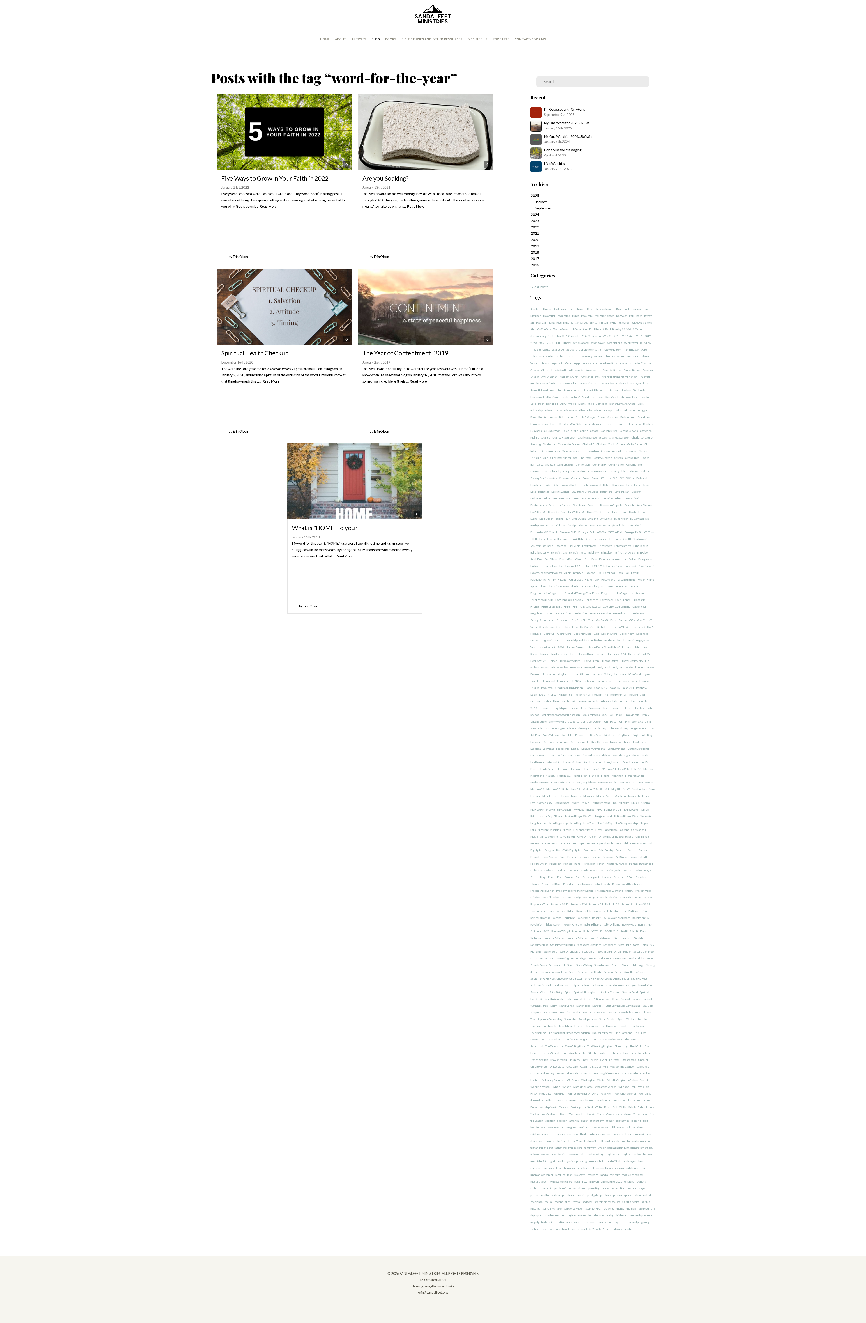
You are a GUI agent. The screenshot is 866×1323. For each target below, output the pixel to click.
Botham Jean (628, 417)
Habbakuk (596, 640)
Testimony (592, 1026)
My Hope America (584, 809)
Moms (600, 796)
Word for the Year (567, 1100)
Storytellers (600, 1012)
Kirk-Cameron (599, 742)
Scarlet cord (550, 951)
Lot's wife (563, 769)
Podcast (561, 870)
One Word (551, 843)
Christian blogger (604, 309)
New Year (621, 315)
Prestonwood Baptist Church (593, 884)
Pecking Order (538, 863)
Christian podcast (611, 451)
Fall (627, 572)
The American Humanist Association (569, 1032)
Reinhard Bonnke (540, 917)
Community (599, 464)
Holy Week (604, 667)
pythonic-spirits (622, 1195)
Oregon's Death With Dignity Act (563, 850)
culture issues (597, 1134)
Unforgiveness (539, 1066)
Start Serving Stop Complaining (623, 1005)
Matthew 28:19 (555, 789)
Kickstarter (581, 735)
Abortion (535, 309)
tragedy (534, 1222)
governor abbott (594, 1161)
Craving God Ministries (543, 478)
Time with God (602, 1053)
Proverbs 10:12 (559, 904)
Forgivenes (591, 600)
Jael (573, 701)
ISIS (539, 681)
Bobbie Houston (547, 417)
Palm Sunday (606, 850)
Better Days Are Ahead (622, 403)
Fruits (567, 606)
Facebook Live (593, 572)
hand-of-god (629, 1161)
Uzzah (584, 1066)
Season (627, 951)
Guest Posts (539, 287)
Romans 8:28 (541, 931)
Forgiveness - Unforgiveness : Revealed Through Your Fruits (564, 593)
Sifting (572, 972)
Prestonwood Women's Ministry (614, 890)
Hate (636, 647)
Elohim (639, 525)
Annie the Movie (590, 376)
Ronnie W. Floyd (560, 931)
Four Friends (623, 600)
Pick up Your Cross (616, 863)
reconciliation (563, 1202)
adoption (562, 1120)
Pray (578, 877)
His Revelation (559, 667)
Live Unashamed (592, 762)
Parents (632, 850)
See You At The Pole (599, 958)
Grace (534, 640)
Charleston (549, 444)
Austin (604, 390)
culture (626, 1134)
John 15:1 (637, 721)
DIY (622, 478)
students (609, 1208)
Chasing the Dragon (569, 444)
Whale (556, 1087)
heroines (549, 1168)
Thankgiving (637, 1026)
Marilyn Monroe (539, 782)
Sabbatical (535, 938)
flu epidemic (558, 1154)
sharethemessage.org (607, 1202)
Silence (582, 972)
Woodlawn (548, 1100)
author (609, 1120)
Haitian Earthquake (615, 640)
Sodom (559, 985)
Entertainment (622, 545)
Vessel (560, 1073)
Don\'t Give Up (556, 512)
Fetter (641, 579)
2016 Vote (628, 336)
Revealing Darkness (619, 917)
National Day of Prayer (550, 816)
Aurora (568, 390)
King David (624, 735)
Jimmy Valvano (557, 721)
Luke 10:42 (598, 769)
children (535, 1134)
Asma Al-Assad (539, 390)
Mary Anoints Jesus (562, 782)
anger (584, 1120)
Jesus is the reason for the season (560, 715)
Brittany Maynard (594, 424)
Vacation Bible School (622, 1066)
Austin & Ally (590, 390)
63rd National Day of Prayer (622, 343)
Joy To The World (612, 728)
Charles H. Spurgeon (564, 437)
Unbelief (643, 1059)
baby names (622, 1120)
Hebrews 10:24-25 (639, 654)
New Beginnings (558, 823)
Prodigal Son (580, 897)
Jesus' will (607, 715)
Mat (607, 789)
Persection (589, 863)
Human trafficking (602, 674)
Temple (552, 1026)
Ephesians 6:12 (577, 552)
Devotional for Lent (560, 505)
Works (627, 1100)
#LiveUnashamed (641, 322)
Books (390, 39)
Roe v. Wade (629, 924)
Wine (613, 322)
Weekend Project (638, 1080)
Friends (534, 606)
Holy (615, 667)
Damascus (618, 485)
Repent (557, 917)
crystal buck (580, 1134)
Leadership (562, 748)
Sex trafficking (584, 965)
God (596, 633)
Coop (566, 471)
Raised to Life (584, 911)
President (568, 884)
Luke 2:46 (623, 769)
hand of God (613, 1161)
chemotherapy (600, 1127)
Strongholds (626, 1012)
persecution (618, 1188)
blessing (636, 1120)
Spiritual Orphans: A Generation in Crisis (596, 999)
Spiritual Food (630, 992)
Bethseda (601, 403)
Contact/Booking (530, 39)
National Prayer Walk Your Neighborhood (588, 816)
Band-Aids (639, 390)
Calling (584, 430)
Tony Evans (629, 1053)
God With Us (587, 627)
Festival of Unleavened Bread (618, 579)
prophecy (605, 1195)
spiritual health (630, 1202)
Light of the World (612, 755)
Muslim (645, 802)
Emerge (602, 539)
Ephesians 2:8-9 (539, 552)
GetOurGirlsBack (606, 620)
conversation (563, 1134)
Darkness (543, 491)
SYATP (624, 931)
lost (569, 1174)
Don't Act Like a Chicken (638, 505)
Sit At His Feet (639, 978)
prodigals (592, 1195)
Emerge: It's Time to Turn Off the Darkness (571, 539)
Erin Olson (607, 552)
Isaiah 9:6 (641, 687)
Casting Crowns (629, 430)
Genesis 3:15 (621, 613)
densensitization (642, 1134)
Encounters (605, 545)
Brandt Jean (645, 417)
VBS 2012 (595, 1066)
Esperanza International (612, 559)
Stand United (566, 1005)
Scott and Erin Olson (609, 951)
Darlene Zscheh (560, 491)
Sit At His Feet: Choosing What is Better (607, 978)
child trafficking (634, 1127)
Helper (553, 660)
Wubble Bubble (627, 1107)
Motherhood (562, 802)
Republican (569, 917)
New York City (605, 823)
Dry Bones (606, 518)
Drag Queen (579, 518)
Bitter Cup (630, 410)
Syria (620, 1019)
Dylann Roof (621, 518)
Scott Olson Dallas (570, 951)
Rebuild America (616, 911)
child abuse (617, 1127)
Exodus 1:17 (572, 566)
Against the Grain (562, 363)
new (584, 1181)
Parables (621, 850)
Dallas (606, 485)
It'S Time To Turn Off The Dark (585, 694)
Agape (577, 363)
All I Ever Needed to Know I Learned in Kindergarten (570, 370)
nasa (577, 1181)
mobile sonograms (632, 1174)
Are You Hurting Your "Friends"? (620, 376)
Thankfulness (608, 1026)
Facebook (609, 572)
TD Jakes (631, 1019)
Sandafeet (640, 938)
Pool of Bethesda (578, 870)
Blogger (580, 309)
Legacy (575, 748)
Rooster (576, 931)
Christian (644, 451)
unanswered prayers (610, 1222)
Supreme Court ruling (549, 1019)
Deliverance (550, 498)
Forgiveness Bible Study (569, 600)
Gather (549, 613)
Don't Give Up (538, 512)
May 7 (626, 789)
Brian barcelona (539, 424)
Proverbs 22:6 (579, 904)
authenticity (597, 1120)
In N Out (577, 681)
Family (552, 579)
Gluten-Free (570, 627)
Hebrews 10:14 (617, 654)
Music (635, 802)
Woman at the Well (625, 1093)
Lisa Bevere (537, 762)
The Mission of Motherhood (606, 1039)
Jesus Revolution (613, 708)
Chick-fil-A (588, 444)
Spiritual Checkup (610, 992)
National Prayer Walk (626, 816)
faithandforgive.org (541, 1147)
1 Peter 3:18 (601, 329)
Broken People (614, 424)
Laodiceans (639, 742)
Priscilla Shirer (551, 897)
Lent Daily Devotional (593, 748)
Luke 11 (611, 769)
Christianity (630, 451)
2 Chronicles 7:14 (576, 336)
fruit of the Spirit (539, 1161)
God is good (638, 627)
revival (576, 1202)
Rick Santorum (553, 924)
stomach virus (593, 1208)
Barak (564, 397)
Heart (572, 654)
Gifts (632, 620)
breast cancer (555, 1127)
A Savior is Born (613, 349)
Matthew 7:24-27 (592, 789)
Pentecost (555, 863)
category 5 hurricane (577, 1127)
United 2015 (557, 1066)
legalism (560, 1174)
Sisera (533, 978)
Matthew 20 (646, 782)
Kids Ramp (596, 735)
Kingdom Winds (580, 742)
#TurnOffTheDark (540, 329)
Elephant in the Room (620, 525)
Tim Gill (603, 322)
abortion (550, 1120)
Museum (624, 802)
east (607, 1141)
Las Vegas (548, 748)
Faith (620, 572)
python (637, 1195)
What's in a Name (583, 1087)
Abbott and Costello (541, 356)
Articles (359, 39)
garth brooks (557, 1161)
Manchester (580, 775)
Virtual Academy (631, 1073)
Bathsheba (597, 397)
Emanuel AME (568, 532)
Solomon (597, 985)
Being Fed (552, 403)
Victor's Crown (589, 1073)
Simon (618, 972)
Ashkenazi (560, 309)
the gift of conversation (579, 1215)
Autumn (614, 390)
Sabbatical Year (638, 931)
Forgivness (606, 600)
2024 (550, 343)
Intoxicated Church (568, 315)
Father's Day (576, 579)
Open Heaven (587, 843)
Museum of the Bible (605, 802)
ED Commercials (640, 518)
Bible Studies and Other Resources (431, 39)
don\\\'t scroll (595, 1141)
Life (577, 755)
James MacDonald (588, 701)
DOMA (630, 478)
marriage (593, 1174)
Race (552, 911)
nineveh (594, 1181)
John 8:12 (543, 728)
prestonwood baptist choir (545, 1195)
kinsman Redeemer (541, 1174)
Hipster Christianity (632, 660)
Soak (533, 985)
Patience (608, 857)
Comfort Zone (565, 464)
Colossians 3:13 (546, 464)
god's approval (575, 1161)
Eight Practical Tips (566, 525)
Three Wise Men (570, 1053)
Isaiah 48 (615, 687)
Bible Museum (553, 410)
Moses (632, 796)
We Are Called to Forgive (611, 1080)
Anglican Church (569, 376)
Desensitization (633, 498)
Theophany (621, 1046)
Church (618, 457)
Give (558, 627)
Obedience (611, 829)
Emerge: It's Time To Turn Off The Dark (600, 532)
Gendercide (580, 613)
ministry (615, 1174)
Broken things (633, 424)
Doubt (632, 512)
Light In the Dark (591, 755)
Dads (547, 485)
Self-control (619, 958)
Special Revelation (641, 985)
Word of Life (603, 1100)
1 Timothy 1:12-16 (620, 329)
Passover (584, 857)
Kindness (609, 735)
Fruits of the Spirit (551, 606)
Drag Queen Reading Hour (554, 518)
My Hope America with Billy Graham (551, 809)
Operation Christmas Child (612, 843)
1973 (551, 336)
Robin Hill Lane (592, 924)
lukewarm (579, 1174)
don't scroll (563, 1141)
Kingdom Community (556, 742)
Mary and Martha (607, 782)
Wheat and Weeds (605, 1087)
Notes (599, 829)
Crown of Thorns (601, 478)
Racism (561, 911)
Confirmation (616, 464)
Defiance (535, 498)
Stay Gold (648, 1005)
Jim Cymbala (631, 715)
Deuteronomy (538, 505)
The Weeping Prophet (599, 1046)
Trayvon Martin (558, 1059)
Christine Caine (539, 457)
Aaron (644, 349)
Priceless (535, 897)
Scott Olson (588, 951)
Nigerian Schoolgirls (549, 829)
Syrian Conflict (607, 1019)
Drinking (636, 309)
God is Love (603, 627)
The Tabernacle (554, 1046)
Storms (587, 1012)
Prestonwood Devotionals (627, 884)
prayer (641, 1188)
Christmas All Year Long (563, 457)
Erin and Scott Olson (570, 559)
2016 (639, 336)
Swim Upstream (588, 1019)
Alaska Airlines (608, 363)
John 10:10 (610, 721)
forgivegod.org (595, 1154)
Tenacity (579, 1026)
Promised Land (643, 897)
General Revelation (600, 613)
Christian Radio (551, 451)
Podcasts (501, 39)
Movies (586, 802)
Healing (543, 654)
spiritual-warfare (551, 1208)
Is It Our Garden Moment (569, 687)
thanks (620, 1208)
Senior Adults (636, 958)
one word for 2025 (611, 1181)
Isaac (589, 687)
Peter (600, 863)
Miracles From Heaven (555, 796)
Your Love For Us (585, 1114)
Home (325, 39)
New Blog (575, 823)
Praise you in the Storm (619, 870)
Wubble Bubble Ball (606, 1107)
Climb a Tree (632, 457)
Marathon (617, 775)
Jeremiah (544, 708)
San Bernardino (623, 938)
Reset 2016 (598, 917)
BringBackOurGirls (570, 424)
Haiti (631, 640)
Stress (612, 1012)
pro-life (581, 1195)
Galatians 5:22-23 (590, 606)
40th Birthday (563, 343)
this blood (621, 1215)
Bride (553, 424)
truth (593, 1222)
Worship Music (548, 1107)
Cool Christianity (551, 471)
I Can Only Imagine (639, 674)
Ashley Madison (639, 383)
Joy (626, 728)
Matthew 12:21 (628, 782)
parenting (593, 1188)
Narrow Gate (630, 809)
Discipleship (477, 39)
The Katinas (554, 1039)
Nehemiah (646, 816)
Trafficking (644, 1053)
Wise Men (606, 1093)
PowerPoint (597, 870)
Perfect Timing (571, 863)
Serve (570, 965)
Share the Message (633, 965)
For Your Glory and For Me (597, 586)
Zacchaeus (612, 1114)
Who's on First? (627, 1087)
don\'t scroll (578, 1141)
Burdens (648, 424)
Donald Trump (619, 512)
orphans (641, 1181)
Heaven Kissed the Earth (592, 654)
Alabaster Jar (590, 363)
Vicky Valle (572, 1073)
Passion (571, 857)
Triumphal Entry (579, 1059)
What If (566, 1087)
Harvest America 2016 (551, 647)
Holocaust (549, 315)
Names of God (612, 809)
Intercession (605, 681)
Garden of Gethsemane (616, 606)
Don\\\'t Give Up (576, 512)
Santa (636, 944)
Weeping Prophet (540, 1087)
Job (583, 721)
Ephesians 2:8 (559, 552)
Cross (586, 478)
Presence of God (623, 877)
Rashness (599, 911)
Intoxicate (586, 315)
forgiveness (613, 1154)
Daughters (606, 491)
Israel (542, 694)
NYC (599, 809)
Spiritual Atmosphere (586, 992)
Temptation (565, 1026)
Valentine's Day (545, 1073)
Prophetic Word (539, 904)
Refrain (644, 911)
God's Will (549, 633)
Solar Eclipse (572, 985)
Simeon (608, 972)
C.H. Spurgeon (552, 430)
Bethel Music (586, 403)
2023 (542, 343)
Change (545, 437)
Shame (616, 965)
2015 (617, 336)
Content (535, 471)
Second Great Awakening (554, 958)
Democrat (565, 498)
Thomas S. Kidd (550, 1053)
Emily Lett (574, 545)
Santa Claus (624, 944)
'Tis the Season (561, 329)
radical (549, 1202)
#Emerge (623, 322)
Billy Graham (594, 410)
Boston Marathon (608, 417)
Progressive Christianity (603, 897)
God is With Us (620, 627)
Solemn (585, 985)
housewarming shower (577, 1168)
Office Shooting (549, 836)
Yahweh (642, 1107)
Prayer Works (565, 877)
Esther (632, 559)
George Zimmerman (542, 620)
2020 (533, 343)
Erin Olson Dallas (625, 552)
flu (582, 1154)
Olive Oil (582, 836)
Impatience (563, 681)
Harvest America (575, 647)
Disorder (593, 505)
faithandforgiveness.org (568, 1147)
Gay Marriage (563, 613)
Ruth (586, 931)
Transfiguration (539, 1059)
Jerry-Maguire (561, 708)
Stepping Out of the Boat (544, 1012)
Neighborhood (538, 823)
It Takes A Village (557, 694)
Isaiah (533, 694)
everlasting (618, 1141)
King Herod (638, 735)
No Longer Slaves (583, 829)
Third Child (636, 1046)
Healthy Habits (558, 654)
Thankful (623, 1026)
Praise (638, 870)
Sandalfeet (581, 322)
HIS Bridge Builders (578, 640)
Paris (562, 857)
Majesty (550, 775)
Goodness (642, 633)
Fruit (575, 606)
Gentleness (637, 613)
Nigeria (567, 829)
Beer (571, 309)
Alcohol (547, 309)
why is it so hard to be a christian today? (572, 1229)
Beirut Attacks (568, 403)
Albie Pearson (643, 363)
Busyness (536, 430)
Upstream (572, 1066)
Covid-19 (632, 471)
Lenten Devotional (638, 748)
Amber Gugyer (632, 370)
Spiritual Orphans (630, 999)
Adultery (587, 356)
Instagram (589, 681)
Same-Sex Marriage (601, 938)
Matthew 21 (537, 789)
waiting (534, 1229)
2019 (648, 336)
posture (631, 1188)
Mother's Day (545, 802)
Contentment (634, 464)
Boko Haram (566, 417)
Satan (645, 944)
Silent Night (595, 972)
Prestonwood (643, 890)
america (574, 1120)
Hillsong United (610, 660)
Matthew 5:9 (573, 789)
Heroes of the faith (569, 660)
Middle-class (639, 789)
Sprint (553, 1005)
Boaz (533, 417)
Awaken (626, 390)
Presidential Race (551, 884)
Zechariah (642, 1114)
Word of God (586, 1100)
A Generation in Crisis (588, 349)
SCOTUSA (597, 931)
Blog (375, 39)
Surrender (570, 1019)
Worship (564, 1107)
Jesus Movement (591, 708)
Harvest (626, 647)
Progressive (626, 897)
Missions (588, 796)
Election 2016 (587, 525)
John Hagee (558, 728)
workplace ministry (621, 1229)
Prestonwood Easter (542, 890)
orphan (534, 1188)
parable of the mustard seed (570, 1188)
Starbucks (597, 1005)
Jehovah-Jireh (609, 701)
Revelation (536, 924)
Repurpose (584, 917)
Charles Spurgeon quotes (592, 437)
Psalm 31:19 (643, 904)
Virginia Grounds (610, 1073)
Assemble (556, 390)
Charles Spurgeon (619, 437)
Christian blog (591, 451)
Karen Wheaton (551, 735)
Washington (588, 1080)
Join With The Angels (579, 728)
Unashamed (629, 1059)
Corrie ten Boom (598, 471)
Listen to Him (553, 762)
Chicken (601, 444)
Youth (600, 1114)
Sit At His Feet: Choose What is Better (561, 978)
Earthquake (537, 525)
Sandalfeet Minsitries (589, 944)
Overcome (590, 850)
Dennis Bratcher (612, 498)
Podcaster (536, 870)
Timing (617, 1053)
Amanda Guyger (612, 370)
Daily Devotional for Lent (566, 485)
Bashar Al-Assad (579, 397)
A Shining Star (631, 349)
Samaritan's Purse (554, 938)
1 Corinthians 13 (582, 329)
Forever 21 (621, 586)
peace (605, 1188)
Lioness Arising (641, 755)
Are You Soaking (569, 383)
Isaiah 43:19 (600, 687)
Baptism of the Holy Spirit (544, 397)
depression (537, 1141)
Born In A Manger (586, 417)
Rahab (570, 911)
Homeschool (628, 667)
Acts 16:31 (574, 356)
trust (585, 1222)
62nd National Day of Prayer (589, 343)
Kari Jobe (567, 735)
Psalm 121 (627, 904)
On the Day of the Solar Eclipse (616, 836)
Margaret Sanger (604, 315)
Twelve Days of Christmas (605, 1059)
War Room (573, 1080)
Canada (594, 430)
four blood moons (642, 1154)
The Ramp (630, 1039)
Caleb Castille (570, 430)
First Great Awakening (567, 586)
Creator (575, 478)
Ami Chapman (549, 376)
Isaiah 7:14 (628, 687)
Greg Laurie (546, 640)
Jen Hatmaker (627, 701)
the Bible (631, 1208)
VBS (605, 1066)
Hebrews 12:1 (538, 660)
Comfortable (583, 464)
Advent (545, 363)
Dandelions (633, 485)
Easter (549, 525)
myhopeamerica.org (560, 1181)
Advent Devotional (627, 356)
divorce (550, 1141)
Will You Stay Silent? (578, 1093)
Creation (564, 478)
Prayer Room (547, 877)
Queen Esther (538, 911)
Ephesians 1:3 (641, 545)
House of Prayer (580, 674)
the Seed (644, 1208)
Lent (552, 755)
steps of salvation (573, 1208)
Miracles (576, 796)
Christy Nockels (603, 457)
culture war (613, 1134)
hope (559, 1168)
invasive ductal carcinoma (630, 1168)
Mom (609, 796)
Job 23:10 (573, 721)
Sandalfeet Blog (539, 944)
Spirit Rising (556, 992)
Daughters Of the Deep (585, 491)
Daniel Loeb (622, 309)
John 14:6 (624, 721)
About (340, 39)
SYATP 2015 (611, 931)
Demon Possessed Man (586, 498)
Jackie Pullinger (551, 701)
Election (601, 525)
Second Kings (578, 958)
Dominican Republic (611, 505)
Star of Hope (583, 1005)
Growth (559, 640)
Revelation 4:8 (640, 917)
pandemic (546, 1188)
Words (617, 1100)
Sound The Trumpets (617, 985)
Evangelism (550, 566)
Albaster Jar (626, 363)
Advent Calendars (604, 356)
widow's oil (602, 1229)
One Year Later (568, 843)
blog (645, 1120)
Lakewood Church (620, 742)
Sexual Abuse (602, 965)
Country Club (617, 471)
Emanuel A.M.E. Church (544, 532)
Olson (593, 836)
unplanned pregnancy (637, 1222)
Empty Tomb (589, 545)
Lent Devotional (617, 748)
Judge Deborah (638, 728)
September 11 (557, 965)
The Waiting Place (575, 1046)
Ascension (586, 383)
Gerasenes (563, 620)
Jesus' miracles (591, 715)
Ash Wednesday (604, 383)
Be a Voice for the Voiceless (621, 397)
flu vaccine (573, 1154)
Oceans (624, 829)
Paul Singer (635, 315)
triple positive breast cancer (565, 1222)
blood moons (538, 1127)
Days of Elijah (622, 491)
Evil (561, 566)
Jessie (574, 708)
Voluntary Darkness (553, 1080)
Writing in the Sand (582, 1107)
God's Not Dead (582, 633)
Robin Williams (611, 924)
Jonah (596, 728)
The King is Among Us (575, 1039)
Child (611, 444)
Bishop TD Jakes (613, 410)
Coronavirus (578, 471)
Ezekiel (586, 566)
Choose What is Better (629, 444)
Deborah (637, 491)
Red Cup (633, 911)
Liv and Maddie (571, 762)
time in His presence (640, 1215)
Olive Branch (567, 836)
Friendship (639, 600)
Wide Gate (545, 1093)
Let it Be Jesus (565, 755)
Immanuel (549, 681)
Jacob (565, 701)
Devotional (579, 505)
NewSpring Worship (626, 823)
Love (587, 769)
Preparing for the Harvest (597, 877)
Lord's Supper (548, 769)
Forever (634, 586)
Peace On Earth (639, 857)
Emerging (560, 545)
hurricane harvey (603, 1168)
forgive (626, 1154)
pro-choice (568, 1195)
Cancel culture (609, 430)
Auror (577, 390)
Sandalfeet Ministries (561, 322)
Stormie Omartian (570, 1012)
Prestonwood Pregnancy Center (574, 890)
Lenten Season (538, 755)
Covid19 (644, 471)
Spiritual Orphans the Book (555, 999)
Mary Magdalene (585, 782)
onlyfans (629, 1181)
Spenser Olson (538, 992)
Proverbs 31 (596, 904)
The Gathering (624, 1032)
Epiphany (593, 552)
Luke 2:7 (636, 769)
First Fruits (546, 586)
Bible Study (570, 410)
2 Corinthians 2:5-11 (600, 336)
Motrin (576, 802)
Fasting (562, 579)
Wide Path (559, 1093)
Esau (594, 559)
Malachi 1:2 (564, 775)
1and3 (560, 336)
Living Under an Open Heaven (621, 762)
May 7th (616, 789)
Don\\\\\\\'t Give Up (598, 512)
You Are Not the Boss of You (557, 1114)
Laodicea (535, 748)
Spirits (593, 322)
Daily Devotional (592, 485)
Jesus (619, 715)
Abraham (560, 356)
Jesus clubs (631, 708)
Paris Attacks (550, 857)
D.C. (615, 478)
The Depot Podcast (602, 1032)
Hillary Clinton (591, 660)
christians (547, 1134)
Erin (587, 559)
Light (627, 755)
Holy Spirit (590, 667)
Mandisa (594, 775)
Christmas (586, 457)
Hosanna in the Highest (555, 674)
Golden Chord (609, 633)
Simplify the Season (635, 972)
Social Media (545, 985)
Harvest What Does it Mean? (604, 647)
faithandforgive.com (639, 1141)
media (604, 1174)
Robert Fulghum (573, 924)
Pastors (596, 857)
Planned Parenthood (641, 863)
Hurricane (620, 674)
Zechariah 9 (627, 1114)
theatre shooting (603, 1215)
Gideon (622, 620)
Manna (605, 775)
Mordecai (620, 796)
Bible (582, 410)
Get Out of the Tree (583, 620)
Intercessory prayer (626, 681)
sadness (587, 1202)
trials (544, 1222)
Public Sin (541, 322)
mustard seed (538, 1181)
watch (544, 1229)
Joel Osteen (594, 721)
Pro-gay (566, 897)
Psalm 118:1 (612, 904)
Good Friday (627, 633)
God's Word (564, 633)
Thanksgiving (538, 1032)
